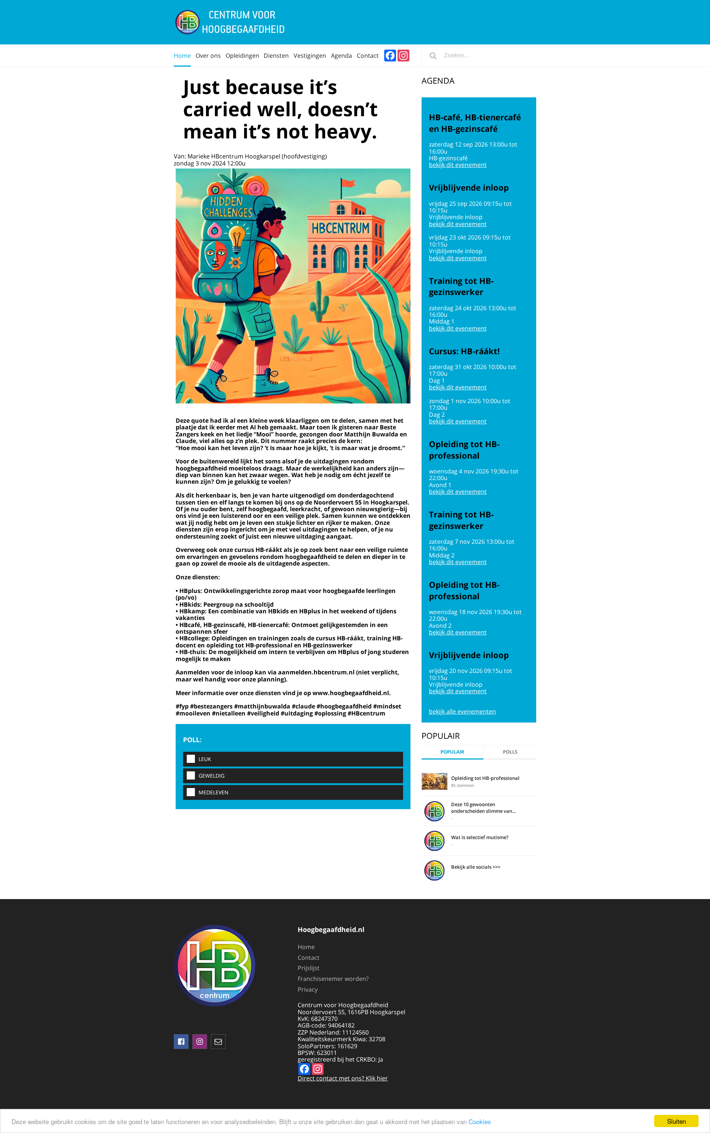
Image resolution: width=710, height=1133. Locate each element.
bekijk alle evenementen (462, 711)
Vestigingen (310, 55)
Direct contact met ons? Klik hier (343, 1078)
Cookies (480, 1121)
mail (218, 1041)
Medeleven (214, 792)
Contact (368, 55)
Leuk (205, 758)
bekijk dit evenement (458, 165)
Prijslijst (309, 968)
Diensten (276, 55)
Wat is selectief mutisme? (479, 837)
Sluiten (676, 1121)
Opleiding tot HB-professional (485, 778)
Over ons (208, 55)
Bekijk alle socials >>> (475, 867)
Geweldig (211, 775)
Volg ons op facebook (181, 1041)
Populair (452, 751)
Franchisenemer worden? (333, 979)
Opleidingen (242, 55)
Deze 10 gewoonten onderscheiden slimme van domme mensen (481, 807)
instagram (199, 1041)
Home (182, 55)
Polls (510, 751)
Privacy (308, 989)
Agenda (341, 55)
